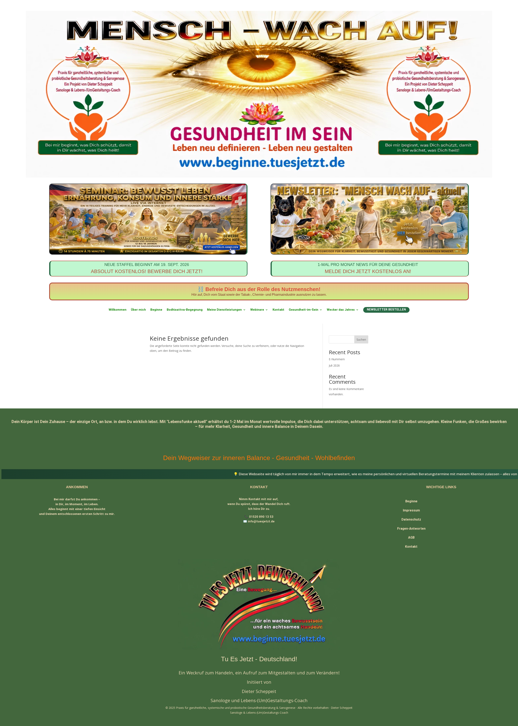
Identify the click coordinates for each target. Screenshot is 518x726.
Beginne (156, 309)
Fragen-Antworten (411, 528)
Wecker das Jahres (341, 309)
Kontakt (278, 309)
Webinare (257, 309)
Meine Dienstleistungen (224, 309)
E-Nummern (337, 359)
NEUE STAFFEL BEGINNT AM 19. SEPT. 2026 (147, 268)
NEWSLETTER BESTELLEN (386, 309)
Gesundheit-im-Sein (303, 309)
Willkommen (117, 309)
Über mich (138, 309)
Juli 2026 (334, 365)
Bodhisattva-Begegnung (185, 309)
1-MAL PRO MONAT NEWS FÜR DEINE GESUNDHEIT (368, 268)
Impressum (411, 510)
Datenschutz (411, 519)
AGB (411, 537)
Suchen (361, 339)
